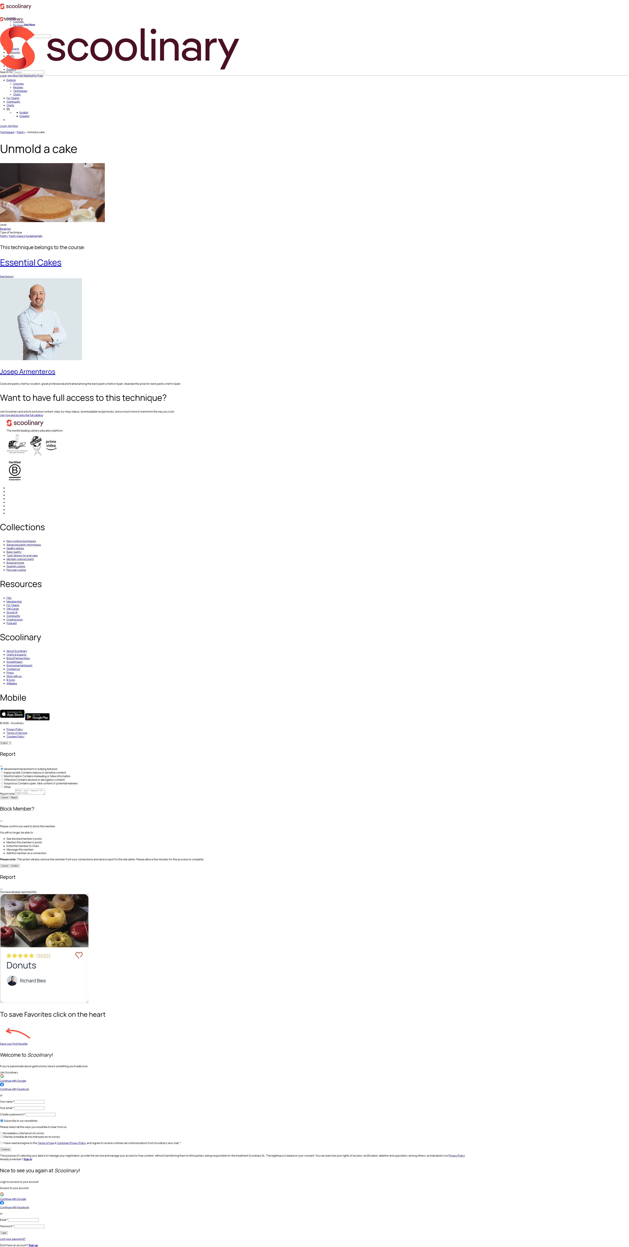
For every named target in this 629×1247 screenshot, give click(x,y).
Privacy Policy (15, 729)
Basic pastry (14, 552)
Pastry (21, 132)
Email (4, 1220)
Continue (5, 1149)
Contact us (13, 669)
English (24, 112)
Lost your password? (12, 1239)
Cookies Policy (15, 736)
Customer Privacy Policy (71, 1143)
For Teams (13, 98)
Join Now (13, 75)
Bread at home (15, 563)
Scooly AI (12, 612)
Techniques (7, 132)
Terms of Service (17, 733)
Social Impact (14, 662)
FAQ (9, 598)
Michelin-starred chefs (20, 559)
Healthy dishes (15, 548)
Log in (3, 75)
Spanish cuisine (16, 566)
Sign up (33, 1245)
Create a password (12, 1114)
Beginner (5, 229)
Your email (7, 1108)
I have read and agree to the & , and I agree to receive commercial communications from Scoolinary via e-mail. (92, 1143)
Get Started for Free (31, 75)
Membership (14, 601)
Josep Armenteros (27, 371)
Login (3, 1233)
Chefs (10, 105)
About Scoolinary (17, 651)
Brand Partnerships (18, 658)
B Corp (11, 680)
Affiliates (12, 683)
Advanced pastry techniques (24, 545)
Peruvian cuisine (16, 570)
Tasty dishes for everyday (22, 555)
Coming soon (15, 619)
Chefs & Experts (16, 654)
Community (13, 102)
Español (24, 116)
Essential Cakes (30, 262)
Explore (11, 80)
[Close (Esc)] (1, 766)
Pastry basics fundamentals (25, 236)
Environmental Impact (19, 665)
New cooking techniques (21, 541)
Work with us (14, 676)
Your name (7, 1101)
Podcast (12, 623)
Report (14, 797)
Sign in (28, 1159)
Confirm (14, 866)
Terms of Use (46, 1143)
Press (10, 672)
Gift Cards (13, 609)
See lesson (7, 276)
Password (7, 1226)
